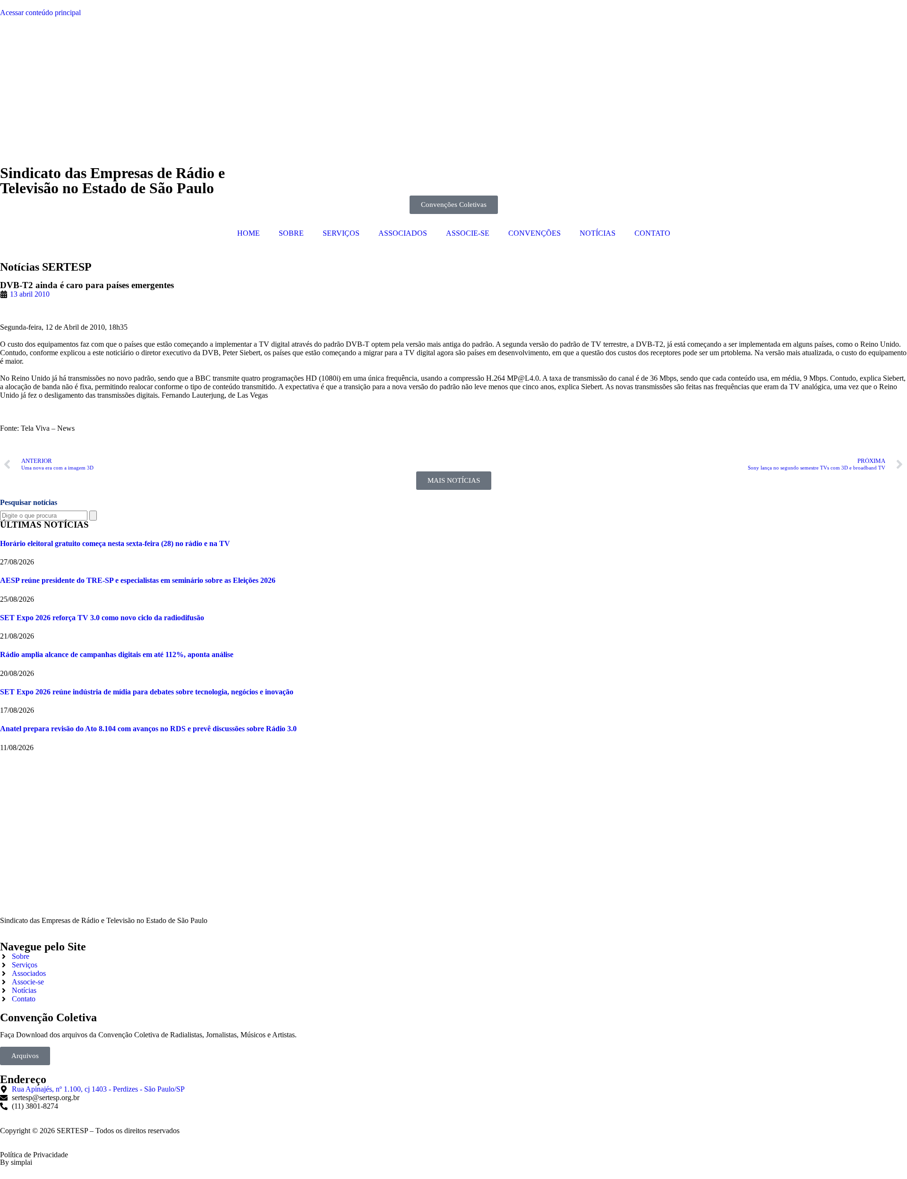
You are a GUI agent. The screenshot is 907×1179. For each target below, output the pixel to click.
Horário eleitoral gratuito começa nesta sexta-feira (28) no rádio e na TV (115, 543)
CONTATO (652, 233)
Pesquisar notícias (28, 502)
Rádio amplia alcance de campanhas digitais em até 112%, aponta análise (116, 654)
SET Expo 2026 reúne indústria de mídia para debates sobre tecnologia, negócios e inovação (146, 692)
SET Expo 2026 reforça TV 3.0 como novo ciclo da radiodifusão (102, 618)
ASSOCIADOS (402, 233)
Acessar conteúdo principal (40, 13)
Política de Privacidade (34, 1155)
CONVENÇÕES (534, 233)
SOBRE (291, 233)
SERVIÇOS (341, 233)
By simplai (16, 1162)
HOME (248, 233)
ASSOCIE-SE (467, 233)
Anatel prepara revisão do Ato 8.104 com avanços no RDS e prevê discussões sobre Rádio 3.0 (148, 729)
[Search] (93, 516)
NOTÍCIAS (598, 233)
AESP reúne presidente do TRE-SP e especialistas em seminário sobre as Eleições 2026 (137, 580)
